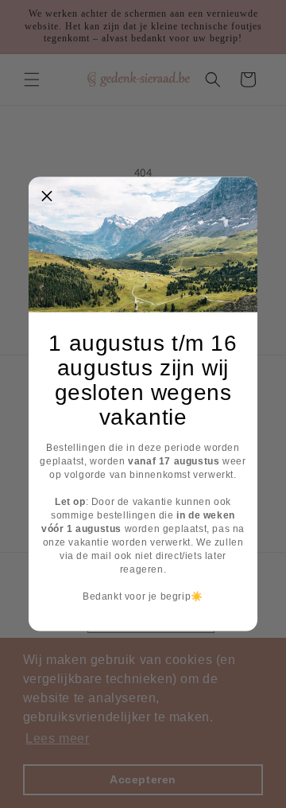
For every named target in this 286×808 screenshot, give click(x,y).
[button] (47, 195)
